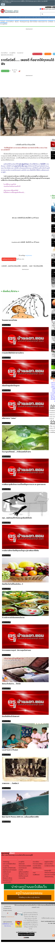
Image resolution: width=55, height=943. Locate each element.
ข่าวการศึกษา (4, 53)
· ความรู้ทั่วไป (21, 862)
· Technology (5, 862)
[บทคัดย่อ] (50, 21)
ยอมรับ (3, 4)
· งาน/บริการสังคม (36, 866)
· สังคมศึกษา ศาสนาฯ (23, 874)
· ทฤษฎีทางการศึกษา (49, 862)
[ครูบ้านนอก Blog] (16, 21)
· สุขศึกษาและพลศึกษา (23, 872)
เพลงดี (30, 266)
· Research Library (7, 878)
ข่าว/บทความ (47, 54)
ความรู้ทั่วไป (12, 53)
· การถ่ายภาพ (5, 874)
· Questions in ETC (7, 880)
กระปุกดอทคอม (28, 255)
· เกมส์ (33, 873)
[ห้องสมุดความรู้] (24, 21)
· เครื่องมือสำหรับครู (48, 877)
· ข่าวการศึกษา (35, 862)
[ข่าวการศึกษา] (10, 21)
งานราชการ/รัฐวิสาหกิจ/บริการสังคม (12, 54)
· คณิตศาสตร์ (21, 864)
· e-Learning (5, 866)
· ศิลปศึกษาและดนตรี (23, 876)
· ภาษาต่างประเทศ (22, 868)
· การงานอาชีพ (21, 878)
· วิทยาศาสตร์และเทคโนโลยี (24, 866)
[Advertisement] (25, 279)
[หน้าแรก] (3, 21)
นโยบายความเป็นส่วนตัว (6, 2)
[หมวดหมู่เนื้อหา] (34, 21)
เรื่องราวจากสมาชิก (37, 54)
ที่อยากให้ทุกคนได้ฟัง (38, 266)
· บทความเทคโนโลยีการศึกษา (9, 864)
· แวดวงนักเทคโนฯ (6, 882)
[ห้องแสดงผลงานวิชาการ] (42, 21)
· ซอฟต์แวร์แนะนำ (6, 872)
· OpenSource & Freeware (9, 870)
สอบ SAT (52, 418)
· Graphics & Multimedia (9, 868)
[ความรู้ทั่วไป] (3, 23)
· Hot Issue (5, 876)
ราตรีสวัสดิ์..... (25, 266)
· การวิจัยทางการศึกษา (49, 866)
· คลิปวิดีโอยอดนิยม (36, 868)
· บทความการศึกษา (48, 864)
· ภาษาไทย (20, 870)
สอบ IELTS (52, 414)
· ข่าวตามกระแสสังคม (37, 864)
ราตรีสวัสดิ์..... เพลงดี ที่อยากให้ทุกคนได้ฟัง (11, 266)
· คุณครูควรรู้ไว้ (47, 871)
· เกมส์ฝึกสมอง (36, 875)
